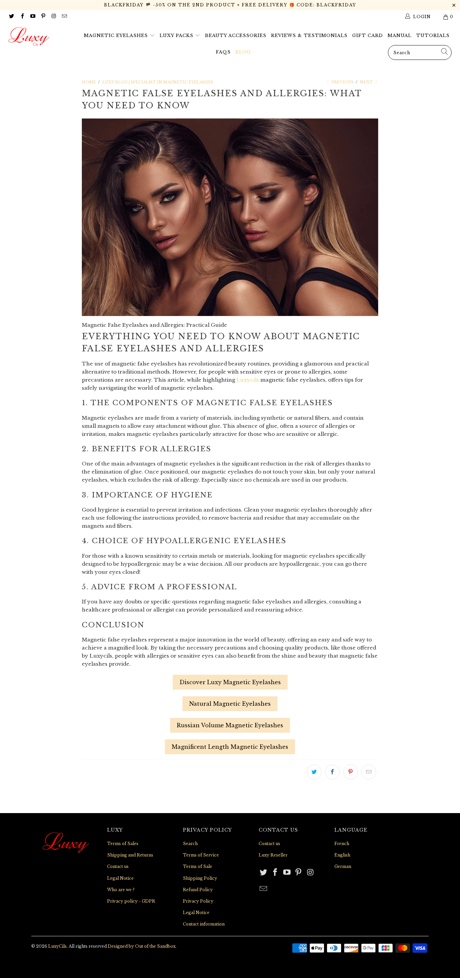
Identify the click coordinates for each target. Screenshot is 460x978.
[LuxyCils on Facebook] (22, 16)
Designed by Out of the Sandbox (141, 946)
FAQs (223, 52)
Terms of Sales (122, 843)
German (342, 866)
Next (367, 82)
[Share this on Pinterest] (350, 772)
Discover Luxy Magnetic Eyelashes (230, 682)
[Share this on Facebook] (332, 772)
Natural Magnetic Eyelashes (230, 703)
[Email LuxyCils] (64, 16)
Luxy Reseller (273, 855)
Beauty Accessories (235, 35)
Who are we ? (120, 889)
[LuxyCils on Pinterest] (43, 16)
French (341, 843)
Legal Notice (120, 878)
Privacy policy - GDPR (131, 901)
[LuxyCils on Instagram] (53, 16)
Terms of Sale (197, 866)
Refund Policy (198, 889)
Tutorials (433, 35)
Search (190, 843)
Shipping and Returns (130, 855)
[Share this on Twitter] (314, 772)
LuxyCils (57, 946)
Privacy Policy (198, 901)
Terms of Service (201, 855)
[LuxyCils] (40, 37)
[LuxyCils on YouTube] (32, 16)
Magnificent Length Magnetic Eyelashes (230, 746)
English (342, 855)
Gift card (367, 35)
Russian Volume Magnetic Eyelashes (230, 725)
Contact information (204, 924)
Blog (243, 52)
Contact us (118, 866)
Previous (342, 82)
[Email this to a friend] (368, 772)
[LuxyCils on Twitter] (11, 16)
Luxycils (247, 380)
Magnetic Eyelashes (117, 35)
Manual (400, 35)
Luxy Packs (177, 35)
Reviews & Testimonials (309, 35)
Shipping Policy (200, 878)
